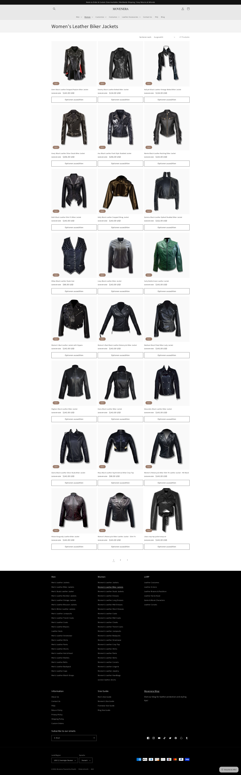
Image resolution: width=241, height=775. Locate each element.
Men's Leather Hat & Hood (62, 653)
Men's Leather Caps (59, 671)
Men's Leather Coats (59, 622)
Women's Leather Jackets (108, 582)
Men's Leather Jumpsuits (61, 613)
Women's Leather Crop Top (109, 644)
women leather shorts (107, 680)
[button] (54, 9)
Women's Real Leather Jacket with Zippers (67, 345)
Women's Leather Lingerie (108, 666)
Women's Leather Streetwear (109, 640)
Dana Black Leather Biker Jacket (110, 409)
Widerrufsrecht (83, 769)
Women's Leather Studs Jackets (111, 591)
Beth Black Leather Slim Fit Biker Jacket (66, 217)
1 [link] (113, 560)
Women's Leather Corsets (108, 662)
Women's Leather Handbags (109, 675)
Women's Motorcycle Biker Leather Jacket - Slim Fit (117, 537)
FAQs (53, 706)
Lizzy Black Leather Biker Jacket (109, 281)
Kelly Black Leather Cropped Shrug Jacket (113, 217)
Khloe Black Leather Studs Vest (62, 281)
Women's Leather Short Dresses (111, 609)
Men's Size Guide (104, 697)
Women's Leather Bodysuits (109, 636)
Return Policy (56, 710)
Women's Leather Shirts (107, 649)
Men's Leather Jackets (60, 582)
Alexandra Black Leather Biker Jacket (158, 409)
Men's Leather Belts (59, 662)
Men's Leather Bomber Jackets (63, 596)
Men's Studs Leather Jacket (62, 591)
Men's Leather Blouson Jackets (64, 605)
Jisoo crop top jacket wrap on (155, 537)
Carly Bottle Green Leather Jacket (156, 281)
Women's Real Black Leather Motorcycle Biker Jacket (117, 345)
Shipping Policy (57, 719)
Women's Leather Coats (107, 613)
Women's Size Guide (106, 701)
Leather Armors (150, 587)
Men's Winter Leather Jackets (63, 609)
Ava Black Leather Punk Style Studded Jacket (114, 153)
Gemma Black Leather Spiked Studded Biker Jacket (163, 217)
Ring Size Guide (104, 710)
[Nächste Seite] (127, 560)
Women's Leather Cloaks (108, 622)
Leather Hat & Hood (152, 596)
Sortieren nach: (145, 37)
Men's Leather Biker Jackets (62, 587)
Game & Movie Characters (154, 600)
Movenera (60, 769)
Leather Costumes (151, 582)
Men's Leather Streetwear (61, 636)
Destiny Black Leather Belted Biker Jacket (113, 90)
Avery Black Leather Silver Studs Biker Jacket (68, 153)
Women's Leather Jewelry (108, 671)
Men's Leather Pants (59, 644)
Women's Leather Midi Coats (109, 618)
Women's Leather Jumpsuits (109, 631)
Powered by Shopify (69, 769)
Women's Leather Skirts (107, 658)
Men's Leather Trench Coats (62, 618)
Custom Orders (57, 723)
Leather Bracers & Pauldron (155, 591)
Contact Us (55, 701)
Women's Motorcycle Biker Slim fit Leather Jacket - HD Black (166, 473)
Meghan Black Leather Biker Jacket (64, 409)
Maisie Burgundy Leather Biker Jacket (65, 537)
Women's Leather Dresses (108, 596)
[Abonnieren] (94, 738)
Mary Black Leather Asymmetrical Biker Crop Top (116, 473)
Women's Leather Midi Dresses (110, 605)
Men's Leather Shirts (59, 640)
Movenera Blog (151, 691)
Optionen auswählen (74, 100)
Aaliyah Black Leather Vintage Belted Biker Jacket (162, 90)
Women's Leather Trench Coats (110, 627)
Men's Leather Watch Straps (62, 675)
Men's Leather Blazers (60, 627)
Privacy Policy (56, 714)
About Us (55, 697)
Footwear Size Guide (106, 706)
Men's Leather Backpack (61, 666)
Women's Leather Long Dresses (110, 600)
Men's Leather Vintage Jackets (63, 600)
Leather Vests (57, 631)
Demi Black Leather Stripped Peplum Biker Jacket (69, 90)
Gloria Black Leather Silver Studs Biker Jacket (68, 473)
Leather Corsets (150, 605)
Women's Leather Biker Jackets (110, 587)
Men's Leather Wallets (60, 658)
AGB (92, 769)
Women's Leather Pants (107, 653)
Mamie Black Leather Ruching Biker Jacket (160, 153)
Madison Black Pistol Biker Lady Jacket (158, 345)
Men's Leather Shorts (60, 649)
